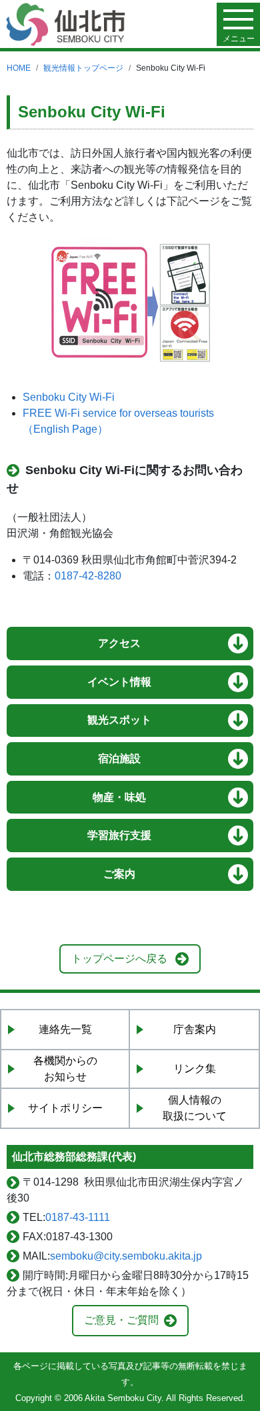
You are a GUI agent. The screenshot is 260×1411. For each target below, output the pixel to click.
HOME (19, 68)
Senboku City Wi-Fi (69, 397)
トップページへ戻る (119, 958)
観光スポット (119, 720)
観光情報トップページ (83, 68)
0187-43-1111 (77, 1217)
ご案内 (119, 874)
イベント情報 (119, 681)
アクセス (119, 643)
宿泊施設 (119, 758)
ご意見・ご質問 (121, 1320)
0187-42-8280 (88, 575)
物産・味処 (119, 797)
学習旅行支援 (119, 835)
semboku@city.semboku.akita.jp (126, 1256)
